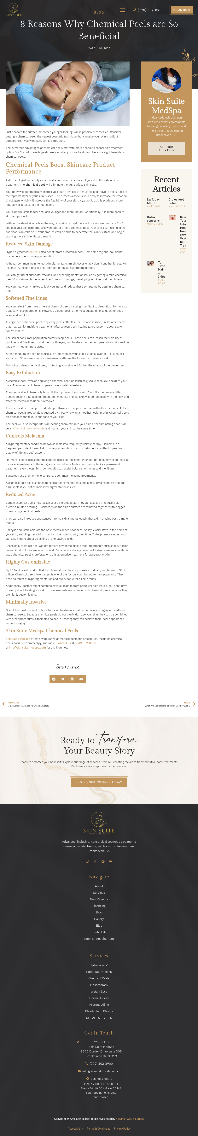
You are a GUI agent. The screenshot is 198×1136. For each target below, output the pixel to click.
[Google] (102, 861)
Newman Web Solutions (130, 1119)
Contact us (63, 643)
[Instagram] (87, 861)
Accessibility (75, 1128)
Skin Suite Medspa (18, 639)
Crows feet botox (176, 201)
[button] (54, 679)
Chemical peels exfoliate (28, 428)
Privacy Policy (122, 1128)
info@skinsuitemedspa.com (27, 647)
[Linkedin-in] (110, 861)
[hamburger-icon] (123, 10)
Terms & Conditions (98, 1128)
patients (34, 252)
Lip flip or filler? (153, 201)
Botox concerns (153, 218)
